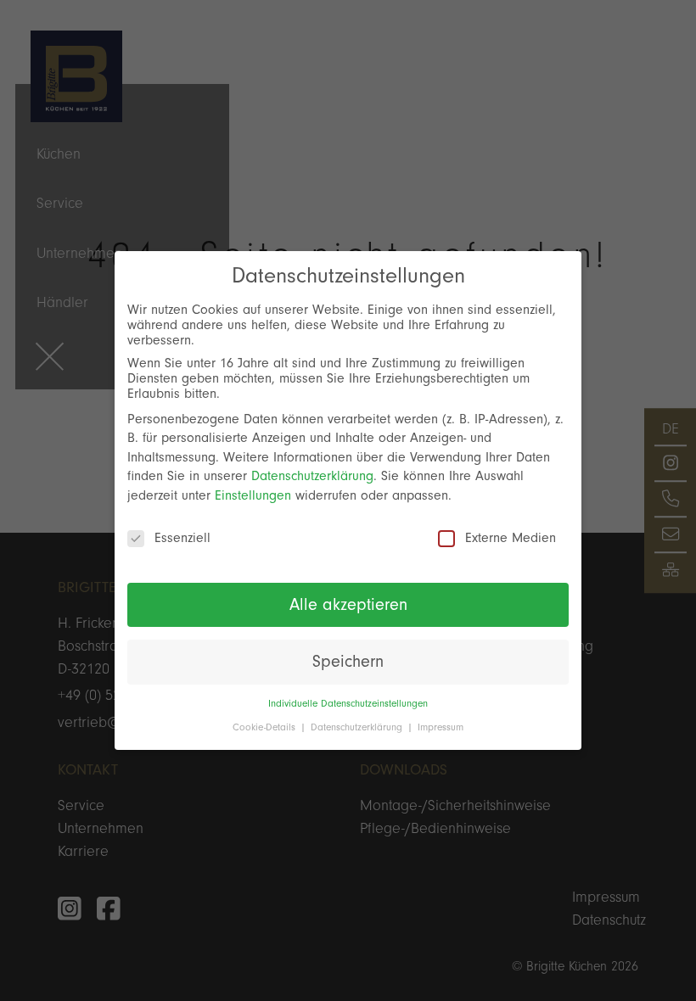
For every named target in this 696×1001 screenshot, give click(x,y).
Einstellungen (253, 495)
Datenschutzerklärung (312, 476)
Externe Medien (510, 537)
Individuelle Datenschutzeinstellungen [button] (348, 703)
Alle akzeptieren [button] (348, 605)
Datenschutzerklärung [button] (358, 727)
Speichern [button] (348, 661)
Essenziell (182, 537)
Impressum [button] (440, 727)
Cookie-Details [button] (266, 727)
